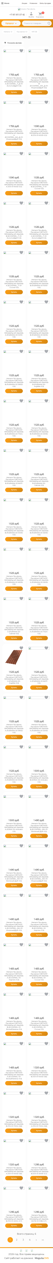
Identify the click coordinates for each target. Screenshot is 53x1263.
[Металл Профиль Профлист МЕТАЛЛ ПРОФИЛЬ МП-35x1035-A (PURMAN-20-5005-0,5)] (39, 558)
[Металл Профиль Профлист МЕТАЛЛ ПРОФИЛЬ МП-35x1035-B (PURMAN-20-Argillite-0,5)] (39, 360)
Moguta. (42, 1258)
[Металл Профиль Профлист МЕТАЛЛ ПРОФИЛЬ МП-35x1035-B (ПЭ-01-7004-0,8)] (14, 1102)
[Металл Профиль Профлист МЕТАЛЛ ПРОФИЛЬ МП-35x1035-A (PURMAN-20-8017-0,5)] (39, 657)
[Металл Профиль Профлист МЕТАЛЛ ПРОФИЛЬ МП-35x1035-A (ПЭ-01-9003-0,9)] (14, 163)
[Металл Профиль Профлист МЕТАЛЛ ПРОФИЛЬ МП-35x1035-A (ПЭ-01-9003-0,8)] (14, 1150)
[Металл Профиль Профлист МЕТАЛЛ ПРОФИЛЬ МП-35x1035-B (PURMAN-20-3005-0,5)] (39, 410)
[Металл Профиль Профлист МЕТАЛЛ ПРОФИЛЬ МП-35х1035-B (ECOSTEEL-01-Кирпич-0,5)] (39, 904)
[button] (21, 51)
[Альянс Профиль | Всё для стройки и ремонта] (26, 9)
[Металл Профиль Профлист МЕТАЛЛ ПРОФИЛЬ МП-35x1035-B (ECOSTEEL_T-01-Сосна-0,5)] (39, 163)
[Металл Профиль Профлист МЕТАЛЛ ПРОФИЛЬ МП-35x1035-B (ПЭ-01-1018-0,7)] (39, 1197)
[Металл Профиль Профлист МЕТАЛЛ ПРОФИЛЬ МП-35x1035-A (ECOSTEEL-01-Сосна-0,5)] (39, 1003)
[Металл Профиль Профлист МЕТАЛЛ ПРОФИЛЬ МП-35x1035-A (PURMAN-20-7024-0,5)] (39, 607)
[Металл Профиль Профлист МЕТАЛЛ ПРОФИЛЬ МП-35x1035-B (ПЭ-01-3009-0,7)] (39, 1150)
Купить (14, 92)
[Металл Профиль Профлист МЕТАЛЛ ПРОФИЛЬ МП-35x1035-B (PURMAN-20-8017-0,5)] (14, 459)
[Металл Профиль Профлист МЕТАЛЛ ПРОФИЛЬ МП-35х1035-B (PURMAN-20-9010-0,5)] (39, 261)
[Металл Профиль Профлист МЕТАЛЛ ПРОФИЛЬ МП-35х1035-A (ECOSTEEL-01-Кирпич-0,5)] (14, 954)
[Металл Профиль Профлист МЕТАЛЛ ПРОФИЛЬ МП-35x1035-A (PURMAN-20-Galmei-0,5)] (14, 607)
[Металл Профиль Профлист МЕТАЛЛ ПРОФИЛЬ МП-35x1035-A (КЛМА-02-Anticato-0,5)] (14, 805)
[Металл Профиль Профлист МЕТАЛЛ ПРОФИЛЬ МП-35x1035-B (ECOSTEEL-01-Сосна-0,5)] (39, 954)
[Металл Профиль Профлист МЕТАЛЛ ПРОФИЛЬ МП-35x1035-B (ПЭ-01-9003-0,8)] (39, 1053)
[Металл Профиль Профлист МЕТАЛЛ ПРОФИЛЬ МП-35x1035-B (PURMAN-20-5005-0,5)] (39, 311)
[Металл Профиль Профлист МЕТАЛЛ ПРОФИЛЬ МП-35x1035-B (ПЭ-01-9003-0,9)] (39, 111)
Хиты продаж (45, 3)
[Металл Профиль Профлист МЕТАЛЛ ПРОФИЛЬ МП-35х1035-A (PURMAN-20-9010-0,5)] (14, 311)
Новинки (33, 3)
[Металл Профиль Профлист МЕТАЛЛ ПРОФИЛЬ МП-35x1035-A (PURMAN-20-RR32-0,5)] (14, 706)
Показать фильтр (14, 43)
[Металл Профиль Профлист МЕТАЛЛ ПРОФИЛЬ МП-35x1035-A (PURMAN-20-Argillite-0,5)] (14, 657)
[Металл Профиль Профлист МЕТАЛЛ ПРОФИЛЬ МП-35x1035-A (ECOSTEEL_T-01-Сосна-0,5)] (14, 261)
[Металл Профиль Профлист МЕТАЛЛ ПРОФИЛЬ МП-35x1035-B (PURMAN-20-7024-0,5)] (14, 410)
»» (43, 1239)
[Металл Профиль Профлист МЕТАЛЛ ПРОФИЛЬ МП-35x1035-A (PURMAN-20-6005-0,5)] (14, 558)
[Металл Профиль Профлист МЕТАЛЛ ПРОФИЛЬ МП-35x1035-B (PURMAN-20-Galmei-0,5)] (39, 459)
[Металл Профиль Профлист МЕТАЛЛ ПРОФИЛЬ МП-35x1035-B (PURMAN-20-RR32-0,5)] (14, 360)
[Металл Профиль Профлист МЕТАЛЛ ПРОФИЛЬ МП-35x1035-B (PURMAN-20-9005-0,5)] (14, 509)
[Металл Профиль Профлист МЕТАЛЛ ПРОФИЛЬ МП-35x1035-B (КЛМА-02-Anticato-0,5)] (39, 756)
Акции (24, 3)
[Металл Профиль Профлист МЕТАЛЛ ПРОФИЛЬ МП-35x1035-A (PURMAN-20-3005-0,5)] (39, 706)
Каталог (9, 23)
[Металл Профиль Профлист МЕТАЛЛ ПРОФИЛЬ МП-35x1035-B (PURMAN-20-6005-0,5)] (39, 509)
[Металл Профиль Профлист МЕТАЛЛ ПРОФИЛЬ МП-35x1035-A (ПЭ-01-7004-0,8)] (39, 1102)
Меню (6, 3)
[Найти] (49, 23)
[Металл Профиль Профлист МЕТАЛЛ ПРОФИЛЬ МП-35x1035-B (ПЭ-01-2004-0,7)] (14, 1197)
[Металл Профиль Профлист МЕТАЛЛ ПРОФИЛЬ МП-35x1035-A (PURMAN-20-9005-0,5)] (14, 756)
